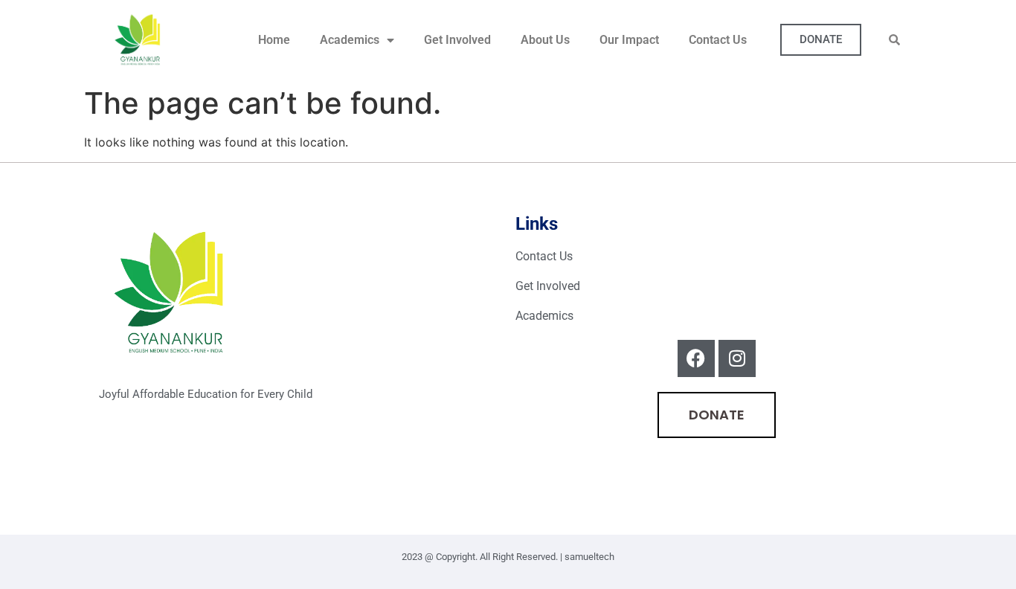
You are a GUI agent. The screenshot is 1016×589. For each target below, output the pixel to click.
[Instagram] (737, 358)
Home (274, 40)
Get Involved (457, 40)
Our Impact (629, 40)
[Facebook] (696, 358)
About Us (545, 40)
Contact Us (718, 40)
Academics (349, 40)
